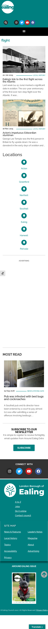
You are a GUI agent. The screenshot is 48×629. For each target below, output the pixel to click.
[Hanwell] (24, 229)
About (31, 544)
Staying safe (38, 391)
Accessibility (10, 551)
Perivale (24, 249)
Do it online (20, 511)
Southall (24, 208)
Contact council (23, 515)
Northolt (24, 195)
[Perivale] (24, 242)
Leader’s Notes (35, 532)
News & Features (12, 532)
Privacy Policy (42, 610)
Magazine (32, 538)
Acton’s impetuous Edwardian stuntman (19, 134)
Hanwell (24, 235)
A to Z (18, 502)
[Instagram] (16, 22)
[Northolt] (24, 189)
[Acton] (24, 162)
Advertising (33, 551)
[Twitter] (21, 22)
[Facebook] (32, 22)
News (29, 391)
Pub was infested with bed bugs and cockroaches (24, 398)
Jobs (17, 506)
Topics (7, 544)
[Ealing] (24, 215)
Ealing (24, 222)
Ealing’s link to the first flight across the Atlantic (22, 80)
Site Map (10, 525)
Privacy (8, 557)
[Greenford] (24, 175)
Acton (24, 168)
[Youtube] (27, 22)
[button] (6, 22)
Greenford (24, 182)
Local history (39, 75)
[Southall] (24, 202)
